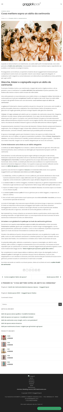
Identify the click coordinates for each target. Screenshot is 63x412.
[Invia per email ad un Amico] (33, 270)
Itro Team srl (38, 404)
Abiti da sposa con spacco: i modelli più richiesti (17, 317)
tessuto (27, 170)
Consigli (3, 11)
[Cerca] (61, 4)
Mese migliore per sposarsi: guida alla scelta (38, 249)
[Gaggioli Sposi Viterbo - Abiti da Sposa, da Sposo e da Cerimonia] (31, 4)
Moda (8, 11)
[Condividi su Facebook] (27, 270)
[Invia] (60, 304)
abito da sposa (12, 166)
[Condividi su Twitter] (30, 270)
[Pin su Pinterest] (36, 270)
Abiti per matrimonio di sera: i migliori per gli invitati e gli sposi (21, 326)
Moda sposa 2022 (53, 277)
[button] (49, 408)
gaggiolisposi (23, 18)
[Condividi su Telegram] (39, 270)
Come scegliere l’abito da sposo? (15, 277)
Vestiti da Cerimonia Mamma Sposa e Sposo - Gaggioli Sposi (28, 287)
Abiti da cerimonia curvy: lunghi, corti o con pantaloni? (19, 320)
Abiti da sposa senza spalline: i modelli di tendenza (18, 314)
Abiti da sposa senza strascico (11, 323)
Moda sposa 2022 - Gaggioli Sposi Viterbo (22, 293)
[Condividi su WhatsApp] (24, 270)
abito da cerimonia (15, 66)
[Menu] (2, 4)
